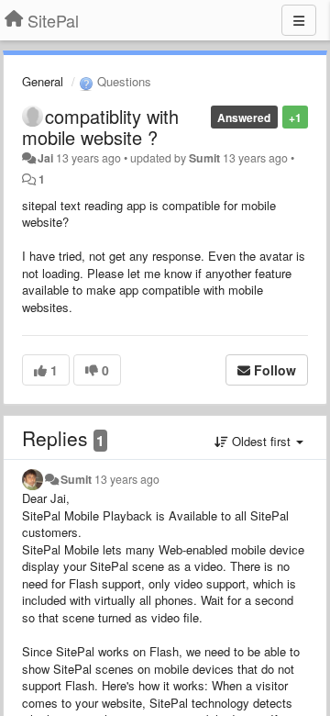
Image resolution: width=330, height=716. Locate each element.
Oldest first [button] (261, 441)
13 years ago (127, 479)
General (42, 81)
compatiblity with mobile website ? (100, 127)
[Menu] (298, 20)
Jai (45, 158)
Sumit (204, 158)
